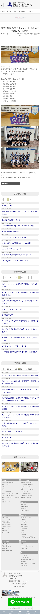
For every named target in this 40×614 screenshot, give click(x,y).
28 (16, 278)
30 (22, 278)
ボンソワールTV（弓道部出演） (13, 309)
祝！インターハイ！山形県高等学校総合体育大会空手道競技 (20, 285)
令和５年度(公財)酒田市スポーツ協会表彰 (16, 243)
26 (10, 278)
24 (8, 369)
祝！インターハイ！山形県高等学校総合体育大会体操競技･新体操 (20, 293)
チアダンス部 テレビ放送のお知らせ (15, 237)
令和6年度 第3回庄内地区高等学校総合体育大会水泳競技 (20, 339)
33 (30, 278)
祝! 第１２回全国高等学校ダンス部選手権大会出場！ (20, 375)
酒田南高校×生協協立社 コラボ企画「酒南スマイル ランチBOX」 (19, 390)
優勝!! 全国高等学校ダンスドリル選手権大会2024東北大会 (20, 212)
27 (13, 278)
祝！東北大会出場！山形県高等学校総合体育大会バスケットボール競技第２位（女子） (20, 399)
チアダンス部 (18, 34)
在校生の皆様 (28, 34)
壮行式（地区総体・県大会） (12, 220)
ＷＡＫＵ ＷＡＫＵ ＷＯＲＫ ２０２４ (15, 346)
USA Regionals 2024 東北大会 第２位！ (16, 260)
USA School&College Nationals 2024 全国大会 (18, 226)
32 (27, 278)
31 (24, 278)
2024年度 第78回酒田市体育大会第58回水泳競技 (19, 352)
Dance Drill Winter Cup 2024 (12, 249)
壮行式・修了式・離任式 (10, 231)
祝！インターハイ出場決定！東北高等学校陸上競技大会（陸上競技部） (20, 382)
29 (19, 278)
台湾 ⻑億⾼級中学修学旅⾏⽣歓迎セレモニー (17, 255)
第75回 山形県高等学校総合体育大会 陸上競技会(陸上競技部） (20, 330)
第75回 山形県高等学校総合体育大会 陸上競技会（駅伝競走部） (20, 322)
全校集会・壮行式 (8, 206)
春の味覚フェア (7, 315)
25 (8, 278)
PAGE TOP (37, 581)
